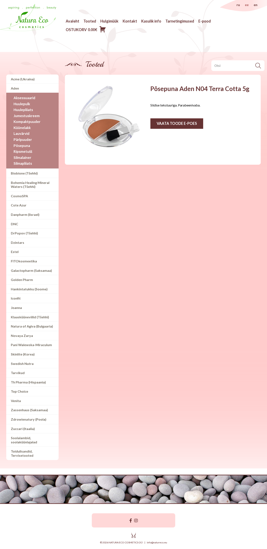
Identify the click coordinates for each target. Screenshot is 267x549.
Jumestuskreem (27, 116)
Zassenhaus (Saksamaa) (29, 410)
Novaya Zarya (22, 336)
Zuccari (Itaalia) (23, 429)
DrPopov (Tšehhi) (24, 233)
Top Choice (19, 391)
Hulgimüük (109, 21)
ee (247, 5)
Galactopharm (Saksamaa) (31, 270)
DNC (14, 224)
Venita (16, 401)
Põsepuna (22, 145)
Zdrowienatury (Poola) (28, 419)
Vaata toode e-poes (177, 123)
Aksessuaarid (24, 98)
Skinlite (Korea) (23, 354)
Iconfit (16, 298)
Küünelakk (22, 127)
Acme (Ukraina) (23, 79)
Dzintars (17, 242)
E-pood (204, 21)
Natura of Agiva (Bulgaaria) (32, 326)
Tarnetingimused (179, 21)
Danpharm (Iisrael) (25, 214)
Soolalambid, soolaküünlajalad (24, 440)
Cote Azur (18, 205)
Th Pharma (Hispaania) (28, 382)
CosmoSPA (19, 196)
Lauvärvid (21, 133)
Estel (15, 252)
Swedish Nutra (22, 364)
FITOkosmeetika (24, 261)
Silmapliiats (23, 163)
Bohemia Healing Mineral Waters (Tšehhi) (30, 185)
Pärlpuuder (23, 139)
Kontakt (130, 21)
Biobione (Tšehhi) (24, 173)
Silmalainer (22, 157)
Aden (15, 88)
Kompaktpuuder (27, 121)
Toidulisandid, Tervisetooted (22, 453)
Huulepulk (22, 104)
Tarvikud (18, 373)
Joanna (16, 308)
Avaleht (72, 21)
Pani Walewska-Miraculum (31, 345)
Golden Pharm (22, 280)
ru (238, 5)
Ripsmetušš (23, 151)
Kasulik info (151, 21)
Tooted (89, 21)
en (255, 5)
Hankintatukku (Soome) (29, 289)
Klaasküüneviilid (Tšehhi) (30, 317)
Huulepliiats (23, 110)
